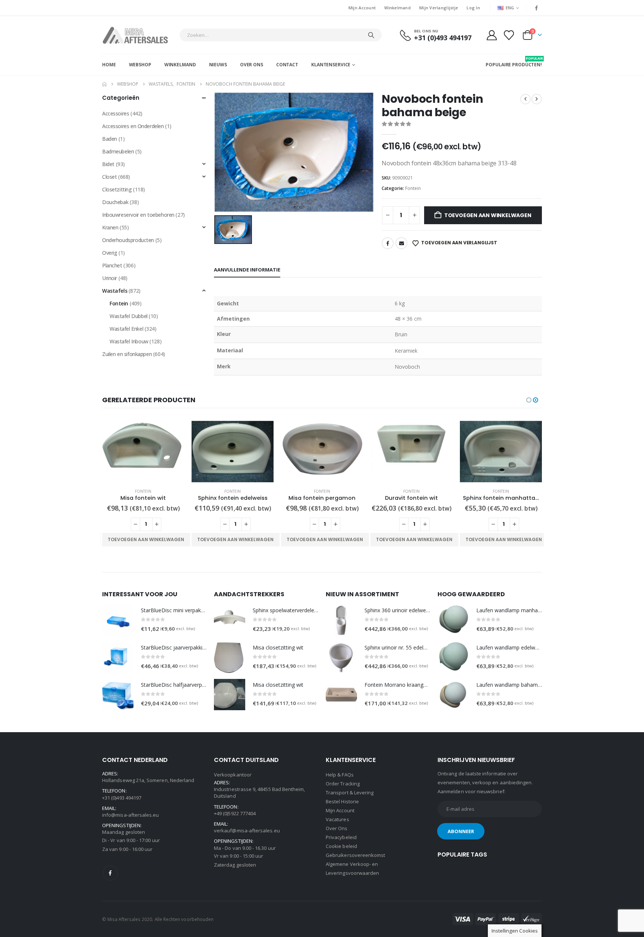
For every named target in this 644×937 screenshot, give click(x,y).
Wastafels (114, 290)
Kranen (110, 227)
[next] (536, 99)
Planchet (112, 265)
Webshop (140, 64)
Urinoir (109, 278)
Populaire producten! (514, 62)
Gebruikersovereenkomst (355, 855)
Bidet (108, 164)
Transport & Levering (349, 792)
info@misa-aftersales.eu (130, 814)
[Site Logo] (139, 35)
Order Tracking (343, 783)
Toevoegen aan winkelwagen (487, 215)
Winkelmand (397, 7)
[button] (528, 400)
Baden (109, 138)
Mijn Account (362, 7)
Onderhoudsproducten (128, 240)
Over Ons (251, 64)
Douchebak (115, 202)
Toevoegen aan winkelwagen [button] (146, 539)
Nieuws (218, 64)
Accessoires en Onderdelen (133, 126)
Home (109, 64)
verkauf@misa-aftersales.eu (247, 830)
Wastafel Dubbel (129, 316)
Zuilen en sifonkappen (127, 354)
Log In (473, 7)
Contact (287, 64)
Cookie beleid (341, 846)
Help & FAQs (340, 774)
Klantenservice (330, 64)
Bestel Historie (342, 801)
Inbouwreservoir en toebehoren (138, 214)
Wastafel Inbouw (129, 341)
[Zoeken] (371, 35)
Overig (109, 252)
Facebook (388, 243)
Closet (109, 176)
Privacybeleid (341, 837)
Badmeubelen (118, 151)
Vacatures (337, 819)
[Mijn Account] (492, 35)
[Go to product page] (143, 451)
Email (401, 243)
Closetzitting (117, 189)
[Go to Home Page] (104, 84)
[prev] (525, 99)
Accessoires (115, 113)
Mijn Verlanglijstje (438, 7)
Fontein (413, 188)
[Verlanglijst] (509, 35)
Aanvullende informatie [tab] (247, 269)
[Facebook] (537, 8)
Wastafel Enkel (126, 328)
